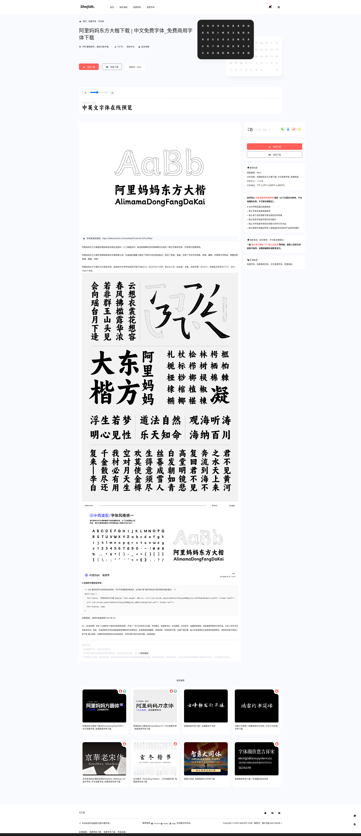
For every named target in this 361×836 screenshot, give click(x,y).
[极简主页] (270, 7)
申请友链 (122, 831)
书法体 (101, 21)
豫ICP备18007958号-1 (272, 823)
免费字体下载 (109, 831)
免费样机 (137, 7)
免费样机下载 (95, 831)
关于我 (82, 812)
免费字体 (151, 7)
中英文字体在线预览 (107, 107)
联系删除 (144, 653)
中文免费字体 (276, 264)
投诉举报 (145, 46)
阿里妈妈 (288, 264)
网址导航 (123, 7)
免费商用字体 (263, 264)
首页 (112, 7)
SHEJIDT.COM (245, 823)
